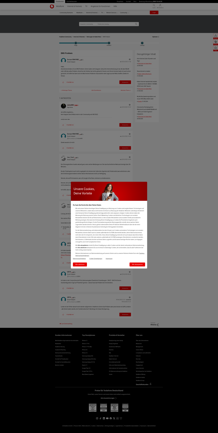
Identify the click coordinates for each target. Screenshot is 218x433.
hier (102, 213)
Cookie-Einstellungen (95, 258)
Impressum (109, 258)
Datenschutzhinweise (79, 258)
